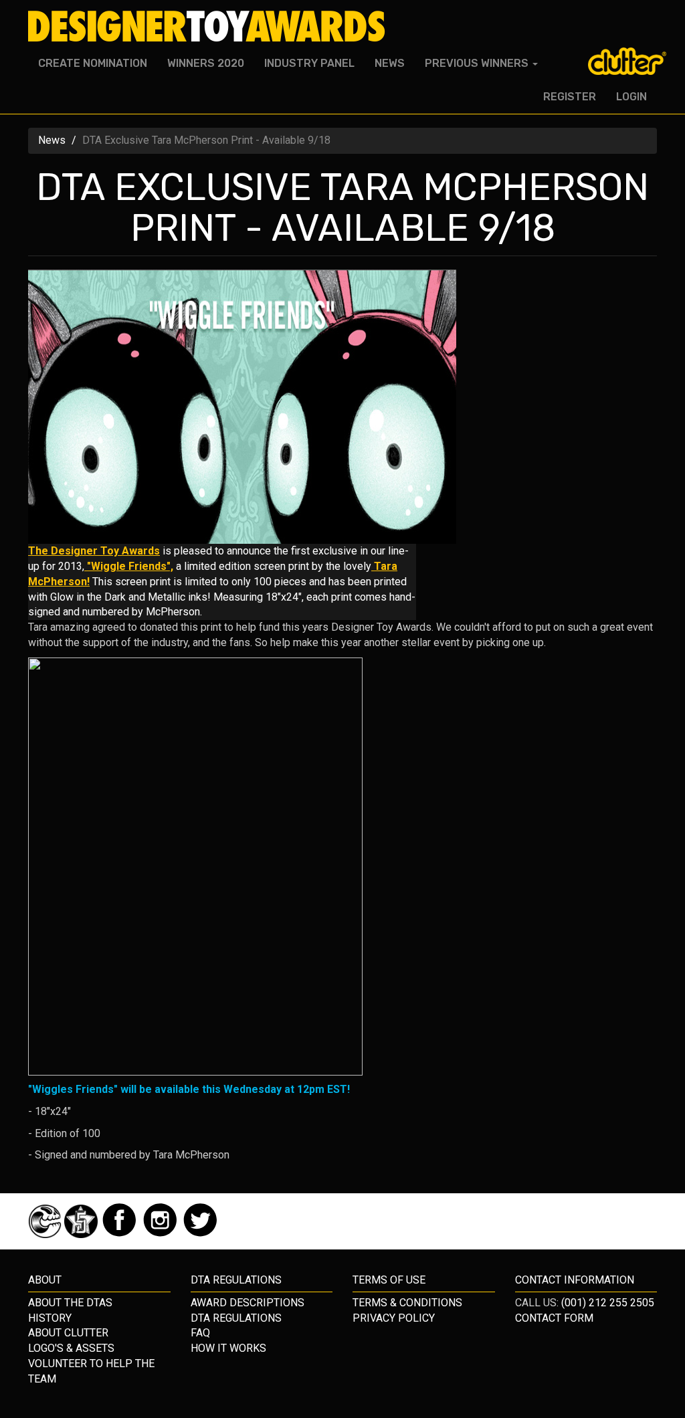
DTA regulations (236, 1280)
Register (569, 96)
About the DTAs (70, 1302)
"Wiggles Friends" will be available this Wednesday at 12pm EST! (189, 1089)
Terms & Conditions (407, 1302)
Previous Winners (478, 63)
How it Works (228, 1348)
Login (631, 96)
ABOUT (45, 1280)
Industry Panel (309, 63)
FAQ (200, 1332)
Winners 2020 (205, 63)
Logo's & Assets (71, 1348)
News (390, 63)
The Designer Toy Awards (94, 550)
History (50, 1318)
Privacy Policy (394, 1318)
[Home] (211, 27)
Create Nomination (92, 63)
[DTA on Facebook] (120, 1234)
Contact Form (554, 1318)
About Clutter (68, 1332)
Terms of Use (389, 1280)
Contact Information (574, 1280)
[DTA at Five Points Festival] (82, 1234)
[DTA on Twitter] (200, 1234)
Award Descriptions (247, 1302)
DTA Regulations (236, 1318)
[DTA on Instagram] (161, 1234)
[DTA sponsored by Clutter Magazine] (46, 1234)
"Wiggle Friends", (128, 566)
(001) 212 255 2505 (607, 1302)
